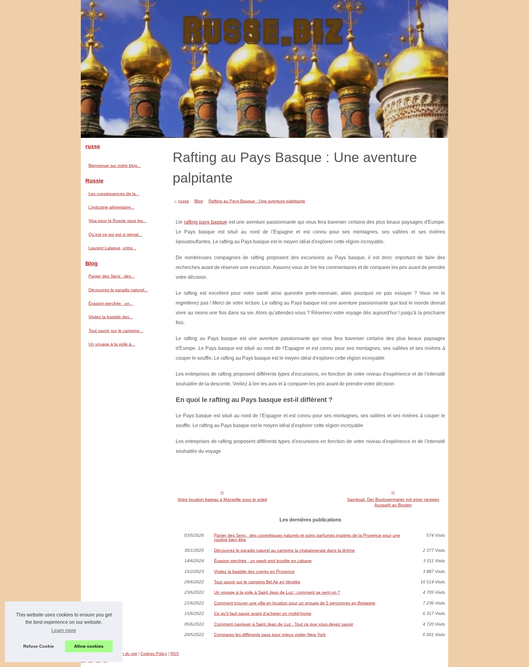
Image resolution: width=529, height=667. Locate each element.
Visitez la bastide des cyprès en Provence (254, 571)
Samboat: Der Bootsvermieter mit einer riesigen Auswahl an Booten (393, 502)
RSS (175, 653)
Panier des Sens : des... (111, 276)
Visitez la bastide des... (110, 316)
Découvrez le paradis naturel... (118, 289)
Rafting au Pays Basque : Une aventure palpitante (256, 201)
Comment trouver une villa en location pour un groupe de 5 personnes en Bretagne (294, 603)
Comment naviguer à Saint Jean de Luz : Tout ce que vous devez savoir (283, 624)
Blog (198, 201)
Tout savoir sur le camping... (115, 330)
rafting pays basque (205, 222)
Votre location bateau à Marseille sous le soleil (222, 499)
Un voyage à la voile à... (111, 344)
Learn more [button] (63, 630)
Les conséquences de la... (113, 193)
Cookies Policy (154, 653)
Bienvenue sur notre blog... (114, 165)
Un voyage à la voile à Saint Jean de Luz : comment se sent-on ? (277, 592)
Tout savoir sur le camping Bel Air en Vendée (257, 582)
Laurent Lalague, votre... (112, 247)
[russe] (264, 69)
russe (183, 201)
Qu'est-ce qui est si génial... (115, 234)
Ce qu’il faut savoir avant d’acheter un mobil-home (262, 613)
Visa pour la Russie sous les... (117, 220)
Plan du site (126, 653)
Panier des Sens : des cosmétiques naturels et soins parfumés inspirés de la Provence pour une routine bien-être (307, 537)
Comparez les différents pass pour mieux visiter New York (270, 634)
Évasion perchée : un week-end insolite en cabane (263, 561)
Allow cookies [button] (88, 646)
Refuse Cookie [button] (38, 646)
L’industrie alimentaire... (111, 207)
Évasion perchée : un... (110, 303)
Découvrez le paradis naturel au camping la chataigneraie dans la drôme (284, 550)
